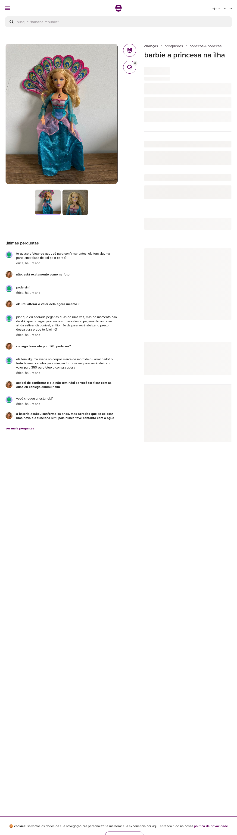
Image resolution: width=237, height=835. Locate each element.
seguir (221, 256)
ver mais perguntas (20, 428)
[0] (129, 50)
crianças (151, 46)
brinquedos (174, 46)
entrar (228, 8)
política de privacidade (211, 826)
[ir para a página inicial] (118, 10)
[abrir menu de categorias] (7, 8)
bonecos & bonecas (205, 46)
